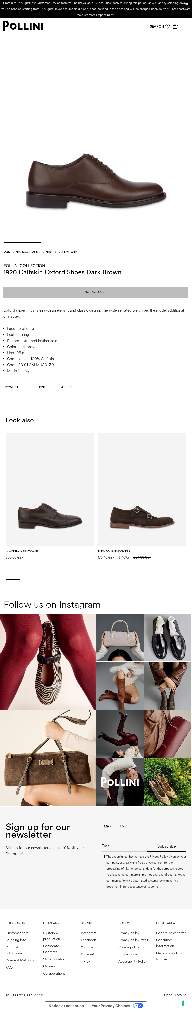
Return (66, 387)
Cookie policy (128, 947)
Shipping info (16, 940)
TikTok (85, 961)
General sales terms (171, 933)
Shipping (39, 387)
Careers (49, 966)
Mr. (122, 826)
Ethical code (127, 954)
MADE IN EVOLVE (175, 995)
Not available (96, 292)
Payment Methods (20, 960)
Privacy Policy (159, 857)
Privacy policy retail (133, 940)
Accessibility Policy (132, 961)
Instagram (88, 933)
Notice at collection (66, 1005)
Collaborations (54, 973)
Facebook (88, 940)
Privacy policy (129, 933)
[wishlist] (168, 26)
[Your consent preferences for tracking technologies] (183, 1003)
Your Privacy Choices (111, 1005)
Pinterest (87, 954)
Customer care (17, 933)
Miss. (108, 826)
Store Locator (53, 959)
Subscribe (167, 846)
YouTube (87, 947)
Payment (11, 387)
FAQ (9, 967)
